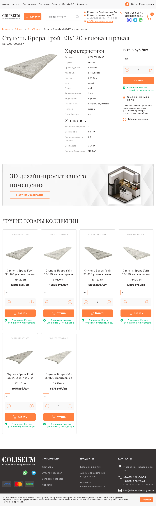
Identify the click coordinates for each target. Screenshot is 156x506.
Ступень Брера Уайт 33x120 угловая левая (136, 272)
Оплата (56, 4)
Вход (134, 4)
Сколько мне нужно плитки (138, 98)
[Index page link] (11, 16)
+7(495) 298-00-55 (133, 13)
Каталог (16, 4)
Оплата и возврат (52, 472)
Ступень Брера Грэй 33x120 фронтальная (20, 376)
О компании (29, 4)
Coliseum (18, 29)
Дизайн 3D (68, 4)
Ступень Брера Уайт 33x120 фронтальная (58, 376)
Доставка (44, 4)
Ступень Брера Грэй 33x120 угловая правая (20, 272)
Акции (5, 4)
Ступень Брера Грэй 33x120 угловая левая (97, 272)
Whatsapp (140, 20)
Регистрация (146, 4)
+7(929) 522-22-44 (133, 16)
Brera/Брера (34, 29)
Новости (47, 484)
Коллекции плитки (90, 466)
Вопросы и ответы (52, 478)
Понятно (146, 499)
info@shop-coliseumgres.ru (100, 21)
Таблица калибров (138, 119)
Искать (77, 16)
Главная (6, 29)
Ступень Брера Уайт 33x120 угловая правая (58, 272)
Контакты (81, 4)
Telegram (134, 20)
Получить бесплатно (29, 195)
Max (129, 20)
